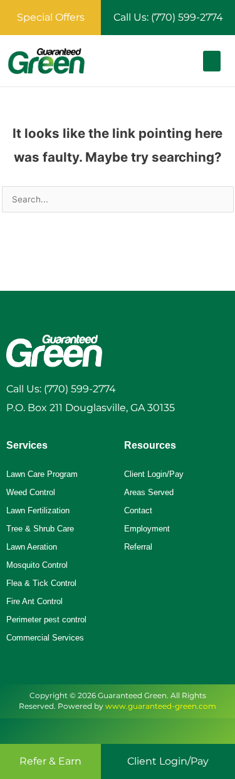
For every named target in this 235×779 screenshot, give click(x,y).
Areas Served (149, 492)
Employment (147, 528)
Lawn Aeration (31, 547)
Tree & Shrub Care (40, 528)
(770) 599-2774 (80, 389)
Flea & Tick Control (41, 583)
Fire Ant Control (34, 601)
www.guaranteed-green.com (160, 706)
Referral (138, 547)
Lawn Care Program (42, 474)
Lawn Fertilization (38, 510)
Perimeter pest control (46, 619)
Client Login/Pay (154, 474)
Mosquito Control (37, 565)
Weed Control (30, 492)
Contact (138, 510)
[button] (212, 61)
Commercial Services (45, 637)
